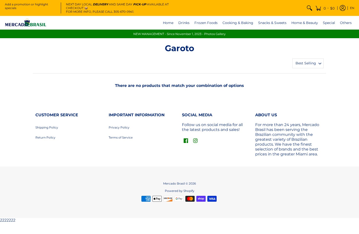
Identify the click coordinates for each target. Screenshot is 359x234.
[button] (325, 8)
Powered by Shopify (179, 191)
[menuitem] (309, 8)
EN (352, 8)
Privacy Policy (119, 127)
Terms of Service (121, 137)
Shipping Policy (46, 127)
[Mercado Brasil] (25, 22)
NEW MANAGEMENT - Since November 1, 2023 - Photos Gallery (179, 34)
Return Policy (45, 137)
